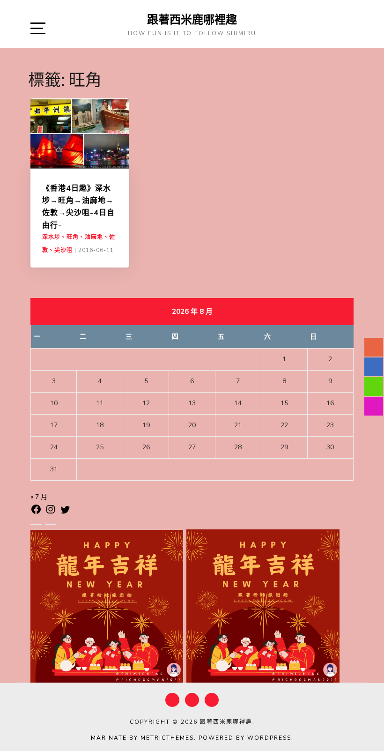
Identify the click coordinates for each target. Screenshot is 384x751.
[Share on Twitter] (65, 511)
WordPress (269, 738)
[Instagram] (50, 511)
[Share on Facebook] (36, 511)
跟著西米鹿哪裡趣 (192, 19)
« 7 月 (38, 496)
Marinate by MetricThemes (142, 738)
